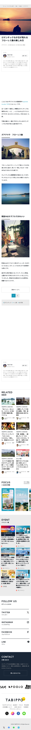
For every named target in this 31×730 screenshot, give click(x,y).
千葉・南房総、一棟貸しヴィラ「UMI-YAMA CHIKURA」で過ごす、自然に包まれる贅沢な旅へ (22, 438)
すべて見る (26, 482)
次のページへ (15, 290)
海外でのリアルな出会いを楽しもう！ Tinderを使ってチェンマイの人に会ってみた (22, 465)
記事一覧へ (24, 55)
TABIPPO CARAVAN (7, 407)
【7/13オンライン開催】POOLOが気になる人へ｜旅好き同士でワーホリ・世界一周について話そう (8, 561)
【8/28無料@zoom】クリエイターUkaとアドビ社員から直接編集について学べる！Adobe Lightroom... (8, 539)
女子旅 (21, 302)
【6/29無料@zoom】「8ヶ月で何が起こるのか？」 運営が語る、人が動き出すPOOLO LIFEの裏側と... (23, 583)
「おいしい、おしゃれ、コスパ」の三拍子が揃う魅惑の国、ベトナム (8, 412)
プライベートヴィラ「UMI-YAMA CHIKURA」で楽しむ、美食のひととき (8, 437)
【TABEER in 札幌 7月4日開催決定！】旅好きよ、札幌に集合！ (7, 581)
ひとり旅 (19, 459)
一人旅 (15, 302)
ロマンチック (8, 302)
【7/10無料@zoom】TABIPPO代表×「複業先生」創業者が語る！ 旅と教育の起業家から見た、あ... (23, 539)
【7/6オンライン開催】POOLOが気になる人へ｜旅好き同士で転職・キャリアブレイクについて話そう (22, 561)
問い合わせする (15, 673)
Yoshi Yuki (9, 55)
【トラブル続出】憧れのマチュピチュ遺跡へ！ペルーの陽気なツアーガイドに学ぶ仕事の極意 (8, 465)
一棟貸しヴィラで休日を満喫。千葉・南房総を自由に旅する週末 (22, 412)
